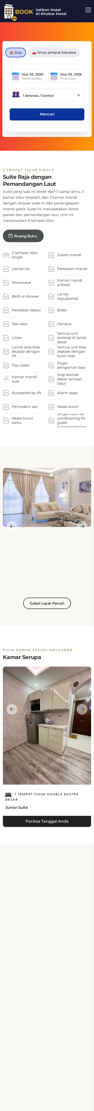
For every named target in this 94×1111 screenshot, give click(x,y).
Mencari (47, 114)
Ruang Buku (25, 236)
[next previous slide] (12, 526)
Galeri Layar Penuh (47, 603)
